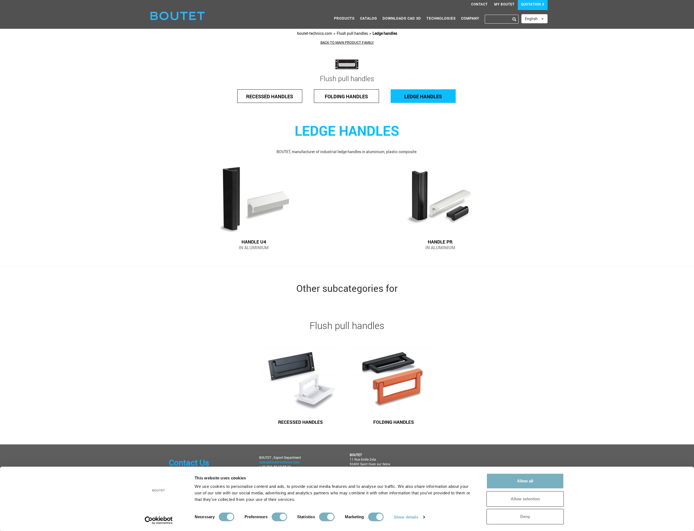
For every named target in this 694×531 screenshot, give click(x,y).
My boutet (504, 4)
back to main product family (347, 42)
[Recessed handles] (300, 378)
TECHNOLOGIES (441, 18)
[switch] (279, 517)
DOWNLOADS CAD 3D (402, 18)
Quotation (532, 4)
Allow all (525, 481)
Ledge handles (384, 33)
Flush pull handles (352, 33)
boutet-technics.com (314, 33)
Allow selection (525, 499)
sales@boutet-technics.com (279, 462)
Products (344, 18)
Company (470, 18)
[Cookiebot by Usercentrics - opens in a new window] (158, 520)
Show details (406, 517)
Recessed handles (269, 96)
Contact (479, 4)
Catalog (368, 18)
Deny (525, 516)
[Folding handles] (393, 378)
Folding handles (346, 96)
